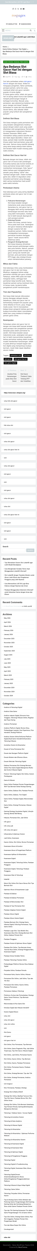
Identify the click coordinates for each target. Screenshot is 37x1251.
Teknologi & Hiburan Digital (13, 1125)
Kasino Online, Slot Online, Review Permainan (19, 842)
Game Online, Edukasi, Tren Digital (16, 62)
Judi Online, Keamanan (11, 838)
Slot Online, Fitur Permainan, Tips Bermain (18, 1044)
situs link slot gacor (10, 401)
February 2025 (8, 679)
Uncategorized (9, 1229)
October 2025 (8, 647)
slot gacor (8, 359)
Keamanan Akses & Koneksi (13, 846)
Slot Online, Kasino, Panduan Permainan (17, 1063)
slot (5, 458)
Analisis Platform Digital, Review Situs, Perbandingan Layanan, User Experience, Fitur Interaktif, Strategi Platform (19, 730)
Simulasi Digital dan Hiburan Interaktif (16, 1008)
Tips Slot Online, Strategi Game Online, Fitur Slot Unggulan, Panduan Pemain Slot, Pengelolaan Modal (18, 1219)
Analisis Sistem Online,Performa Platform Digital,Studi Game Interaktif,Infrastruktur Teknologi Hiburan (17, 739)
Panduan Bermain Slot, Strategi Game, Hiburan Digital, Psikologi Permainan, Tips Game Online (18, 924)
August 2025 (8, 655)
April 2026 (7, 622)
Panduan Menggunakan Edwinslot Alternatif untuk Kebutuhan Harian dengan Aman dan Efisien (19, 592)
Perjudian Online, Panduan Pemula (15, 970)
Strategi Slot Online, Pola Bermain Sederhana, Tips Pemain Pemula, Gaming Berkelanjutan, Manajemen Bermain (19, 1107)
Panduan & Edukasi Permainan (14, 898)
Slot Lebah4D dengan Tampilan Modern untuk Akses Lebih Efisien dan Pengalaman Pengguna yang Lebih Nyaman (19, 577)
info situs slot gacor (10, 830)
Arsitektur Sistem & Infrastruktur (14, 745)
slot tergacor (8, 1084)
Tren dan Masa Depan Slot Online (15, 1225)
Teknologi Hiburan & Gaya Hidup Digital (17, 1185)
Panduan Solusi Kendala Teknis (14, 956)
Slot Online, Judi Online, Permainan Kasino (18, 1055)
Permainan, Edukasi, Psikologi (14, 991)
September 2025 (9, 651)
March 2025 (8, 675)
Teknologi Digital (9, 1160)
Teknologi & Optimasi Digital (13, 1152)
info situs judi (8, 826)
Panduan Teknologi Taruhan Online (15, 960)
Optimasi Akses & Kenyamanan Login (16, 890)
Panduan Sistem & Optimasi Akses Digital (17, 943)
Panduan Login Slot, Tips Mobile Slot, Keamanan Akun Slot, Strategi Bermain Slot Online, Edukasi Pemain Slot (18, 933)
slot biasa (27, 355)
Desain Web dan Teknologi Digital (15, 761)
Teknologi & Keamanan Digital (14, 1144)
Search (5, 547)
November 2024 (9, 691)
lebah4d (6, 879)
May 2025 (7, 667)
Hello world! (28, 606)
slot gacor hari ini (21, 359)
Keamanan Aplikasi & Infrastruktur (15, 854)
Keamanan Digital (10, 858)
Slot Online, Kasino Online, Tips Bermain (17, 1059)
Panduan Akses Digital (11, 914)
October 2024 (8, 696)
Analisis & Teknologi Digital (13, 707)
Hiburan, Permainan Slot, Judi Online (16, 818)
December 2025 (9, 638)
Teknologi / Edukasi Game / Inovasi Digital (18, 1113)
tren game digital (10, 363)
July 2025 (7, 659)
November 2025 (9, 643)
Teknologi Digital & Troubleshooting (16, 1164)
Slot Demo (7, 1032)
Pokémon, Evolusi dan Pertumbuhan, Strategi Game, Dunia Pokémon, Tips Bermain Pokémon (19, 997)
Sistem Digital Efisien (11, 1012)
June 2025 (7, 663)
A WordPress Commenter (12, 606)
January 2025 (8, 683)
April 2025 (7, 671)
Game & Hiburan (9, 780)
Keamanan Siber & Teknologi (13, 875)
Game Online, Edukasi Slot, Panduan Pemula (18, 791)
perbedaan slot (16, 355)
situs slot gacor (9, 441)
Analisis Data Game (10, 711)
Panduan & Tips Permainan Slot (14, 906)
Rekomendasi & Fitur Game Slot (14, 1004)
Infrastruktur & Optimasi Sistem (14, 834)
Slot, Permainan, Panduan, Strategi (15, 1088)
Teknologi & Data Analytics (13, 1121)
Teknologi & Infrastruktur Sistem (14, 1140)
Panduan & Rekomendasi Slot (13, 902)
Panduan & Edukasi (10, 894)
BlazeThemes (22, 1247)
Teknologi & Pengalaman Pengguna (15, 1156)
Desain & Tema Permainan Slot (14, 749)
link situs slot (8, 425)
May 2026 (7, 618)
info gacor (7, 822)
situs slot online (9, 1024)
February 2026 (8, 630)
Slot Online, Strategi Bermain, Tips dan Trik (18, 1073)
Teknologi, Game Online (12, 1189)
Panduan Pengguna (10, 939)
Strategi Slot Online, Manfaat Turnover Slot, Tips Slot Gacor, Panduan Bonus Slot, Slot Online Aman (18, 1098)
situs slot (7, 506)
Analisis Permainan (10, 724)
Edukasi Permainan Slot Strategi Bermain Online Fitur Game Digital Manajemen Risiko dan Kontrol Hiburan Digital (18, 768)
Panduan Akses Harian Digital (14, 918)
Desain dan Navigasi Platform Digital (16, 753)
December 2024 (9, 687)
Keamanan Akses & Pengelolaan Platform (17, 850)
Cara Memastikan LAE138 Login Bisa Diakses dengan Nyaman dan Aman (17, 2)
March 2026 (8, 626)
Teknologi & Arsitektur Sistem (14, 1117)
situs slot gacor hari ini (11, 450)
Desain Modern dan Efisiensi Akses (15, 757)
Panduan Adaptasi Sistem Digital (15, 910)
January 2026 (8, 634)
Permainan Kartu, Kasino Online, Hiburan (17, 974)
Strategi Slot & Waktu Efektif (13, 1092)
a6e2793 (8, 77)
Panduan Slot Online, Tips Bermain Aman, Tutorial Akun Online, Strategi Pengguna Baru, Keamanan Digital (19, 950)
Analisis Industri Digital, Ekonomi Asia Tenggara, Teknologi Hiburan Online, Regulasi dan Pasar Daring (19, 718)
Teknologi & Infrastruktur (12, 1129)
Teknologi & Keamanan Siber (13, 1148)
